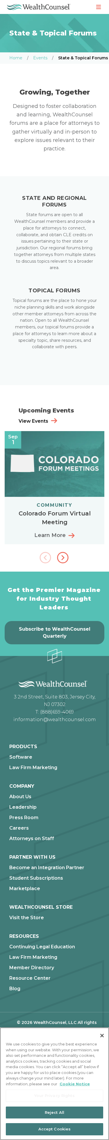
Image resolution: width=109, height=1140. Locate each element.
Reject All (54, 1112)
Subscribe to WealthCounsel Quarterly (54, 632)
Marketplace (24, 888)
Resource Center (30, 978)
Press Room (23, 817)
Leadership (23, 807)
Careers (19, 828)
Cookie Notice (75, 1084)
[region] (54, 1083)
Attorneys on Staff (31, 838)
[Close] (102, 1035)
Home (15, 58)
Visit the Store (26, 917)
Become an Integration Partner (46, 867)
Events (40, 58)
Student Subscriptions (36, 878)
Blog (14, 988)
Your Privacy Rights (54, 1095)
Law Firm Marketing (33, 767)
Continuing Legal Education (42, 947)
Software (20, 757)
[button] (63, 558)
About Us (20, 796)
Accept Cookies (54, 1129)
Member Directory (31, 967)
